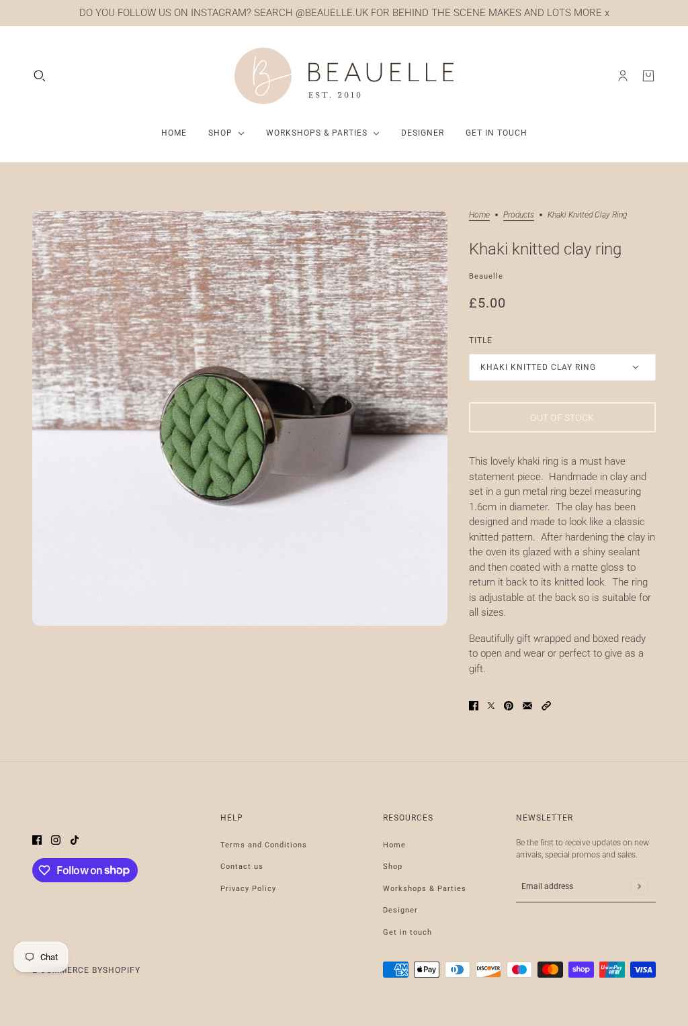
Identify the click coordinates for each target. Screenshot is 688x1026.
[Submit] (639, 886)
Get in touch (407, 932)
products (518, 215)
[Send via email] (527, 705)
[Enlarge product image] (239, 418)
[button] (546, 705)
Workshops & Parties (424, 888)
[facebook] (37, 840)
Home (479, 215)
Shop (392, 866)
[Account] (622, 75)
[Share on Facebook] (474, 705)
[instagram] (56, 840)
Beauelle (486, 276)
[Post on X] (491, 705)
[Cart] (648, 75)
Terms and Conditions (263, 845)
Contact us (241, 866)
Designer (400, 910)
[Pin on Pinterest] (509, 705)
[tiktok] (74, 840)
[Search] (39, 75)
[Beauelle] (344, 76)
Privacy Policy (248, 888)
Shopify (121, 970)
